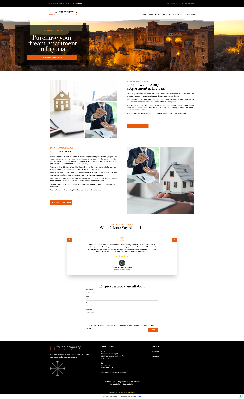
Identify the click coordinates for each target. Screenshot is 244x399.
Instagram (156, 356)
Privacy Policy (115, 384)
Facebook (156, 351)
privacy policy (106, 325)
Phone (88, 303)
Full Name (89, 289)
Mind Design (132, 392)
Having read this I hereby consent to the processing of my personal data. (122, 325)
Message (89, 310)
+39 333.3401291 (107, 358)
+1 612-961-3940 (107, 368)
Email (88, 296)
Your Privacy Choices (128, 396)
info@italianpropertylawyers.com (113, 372)
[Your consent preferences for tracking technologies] (240, 395)
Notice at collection (110, 396)
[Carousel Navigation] (122, 240)
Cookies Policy (128, 384)
